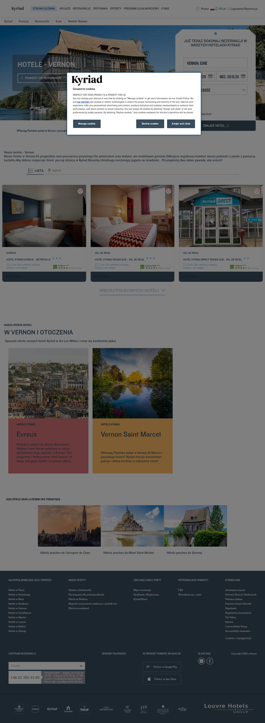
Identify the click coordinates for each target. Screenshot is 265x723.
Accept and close (181, 123)
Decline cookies (150, 123)
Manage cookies (86, 123)
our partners (83, 101)
